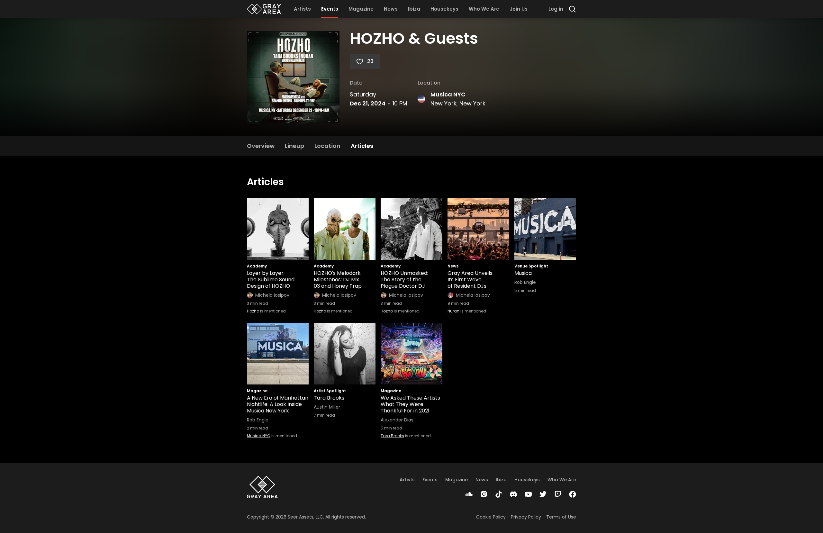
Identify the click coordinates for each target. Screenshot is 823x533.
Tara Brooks (392, 435)
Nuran (453, 311)
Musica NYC (448, 94)
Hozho (253, 311)
